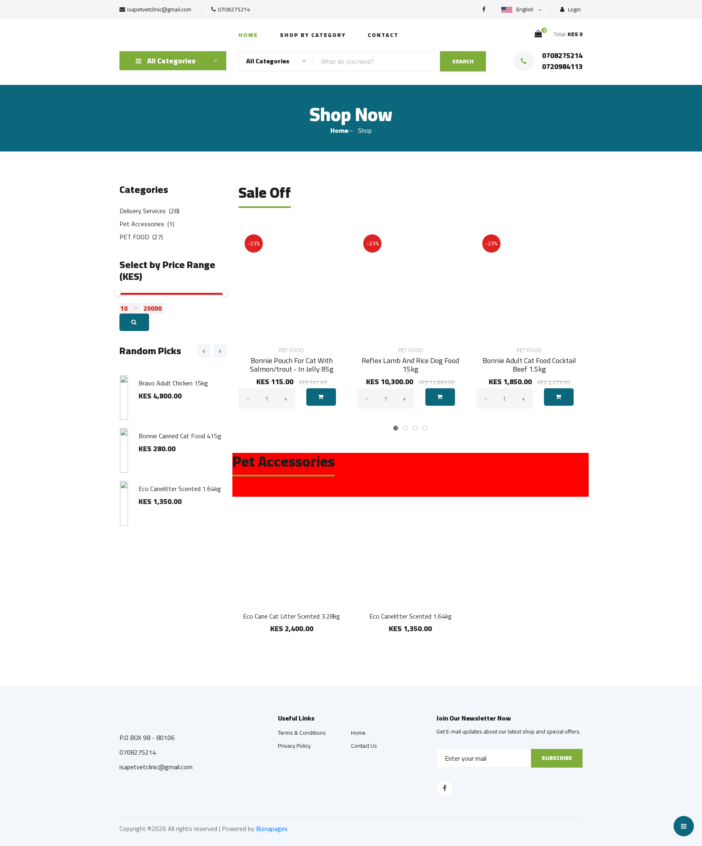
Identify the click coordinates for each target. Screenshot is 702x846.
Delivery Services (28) (149, 211)
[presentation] (204, 351)
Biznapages (272, 828)
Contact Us (364, 745)
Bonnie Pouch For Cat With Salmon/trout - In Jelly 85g (292, 365)
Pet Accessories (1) (146, 224)
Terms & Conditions (302, 732)
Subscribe (557, 758)
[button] (395, 428)
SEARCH (463, 61)
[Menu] (684, 826)
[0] (538, 34)
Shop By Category (313, 35)
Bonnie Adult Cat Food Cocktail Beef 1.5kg (529, 365)
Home (248, 35)
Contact (383, 35)
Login (574, 9)
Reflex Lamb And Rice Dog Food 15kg (410, 365)
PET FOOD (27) (141, 237)
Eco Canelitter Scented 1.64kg (410, 616)
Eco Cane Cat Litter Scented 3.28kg (291, 616)
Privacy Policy (294, 745)
